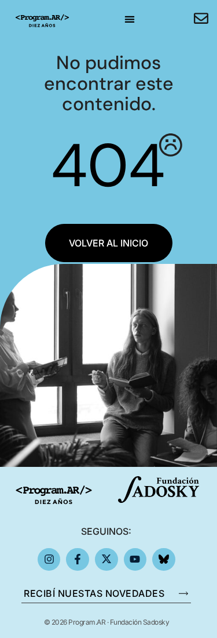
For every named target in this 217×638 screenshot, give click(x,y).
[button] (129, 19)
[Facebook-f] (77, 559)
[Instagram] (49, 559)
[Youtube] (135, 559)
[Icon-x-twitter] (106, 559)
